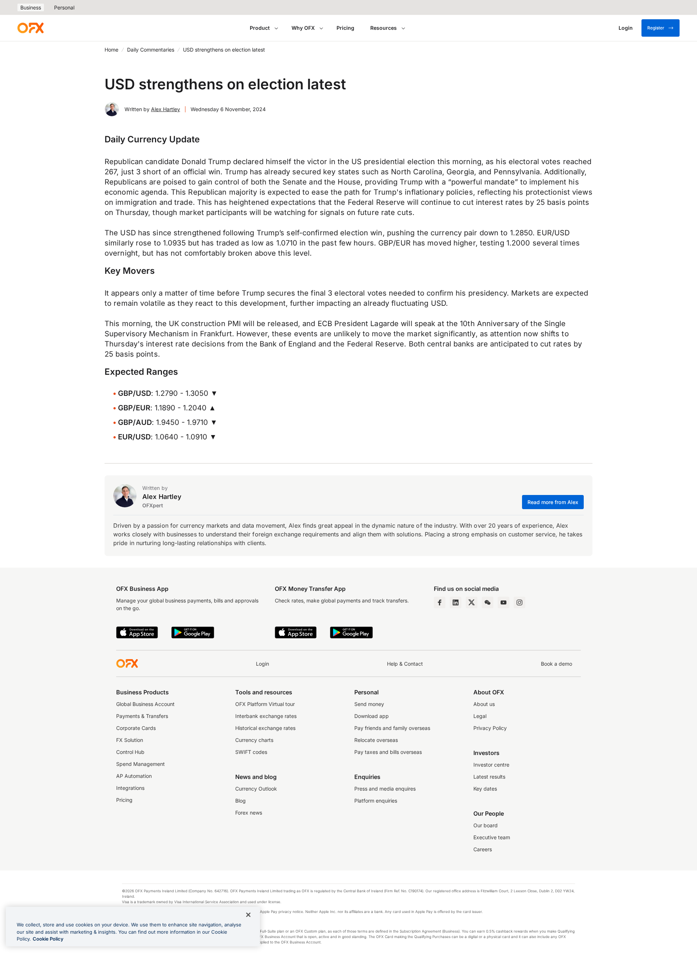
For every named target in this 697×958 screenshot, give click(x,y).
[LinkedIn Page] (455, 602)
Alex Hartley (165, 109)
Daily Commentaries (150, 49)
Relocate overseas (376, 740)
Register (655, 28)
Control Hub (130, 752)
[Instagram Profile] (519, 602)
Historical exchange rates (265, 728)
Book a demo (556, 664)
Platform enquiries (375, 800)
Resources (383, 28)
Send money (369, 704)
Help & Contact (405, 664)
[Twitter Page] (471, 602)
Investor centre (491, 765)
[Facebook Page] (439, 602)
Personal (64, 7)
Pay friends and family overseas (392, 728)
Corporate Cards (136, 728)
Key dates (485, 789)
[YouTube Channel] (503, 602)
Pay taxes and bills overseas (388, 752)
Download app (371, 716)
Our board (485, 825)
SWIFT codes (251, 752)
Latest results (489, 777)
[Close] (248, 915)
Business (30, 7)
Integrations (130, 788)
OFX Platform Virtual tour (265, 704)
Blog (240, 800)
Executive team (491, 837)
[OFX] (30, 28)
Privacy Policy (490, 728)
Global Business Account (145, 704)
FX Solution (129, 740)
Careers (482, 849)
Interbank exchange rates (266, 716)
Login (262, 664)
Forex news (248, 812)
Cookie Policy (48, 939)
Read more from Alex (553, 502)
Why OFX (303, 28)
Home (111, 49)
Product (260, 28)
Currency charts (254, 740)
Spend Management (140, 764)
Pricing (345, 28)
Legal (479, 716)
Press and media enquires (385, 789)
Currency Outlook (256, 789)
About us (484, 704)
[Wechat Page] (487, 602)
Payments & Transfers (142, 716)
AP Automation (134, 776)
